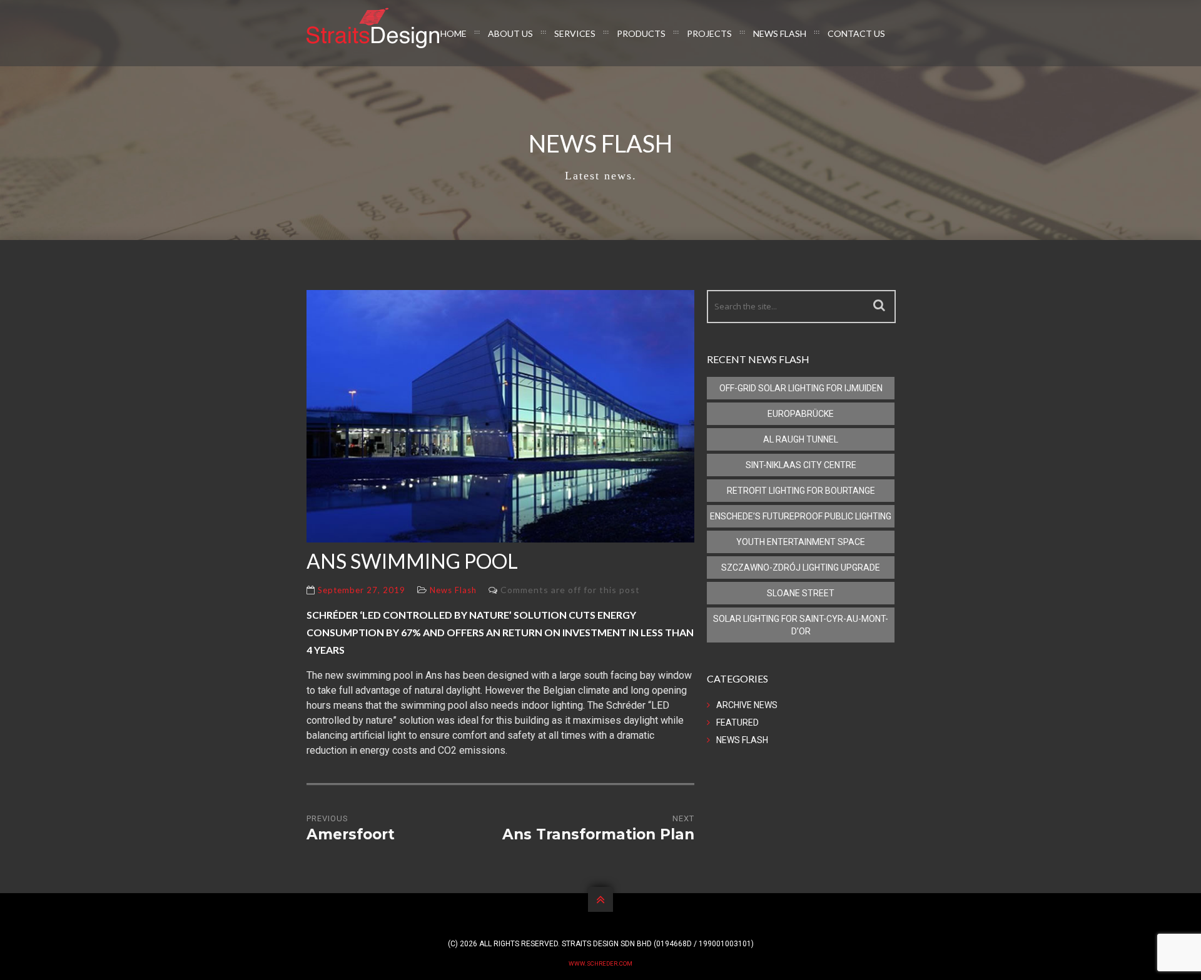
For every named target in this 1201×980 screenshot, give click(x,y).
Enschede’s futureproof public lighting (800, 516)
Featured (737, 723)
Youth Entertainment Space (800, 542)
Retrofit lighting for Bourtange (801, 491)
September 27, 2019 (361, 590)
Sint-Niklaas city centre (801, 465)
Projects (709, 33)
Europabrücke (801, 414)
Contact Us (856, 33)
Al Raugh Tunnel (800, 439)
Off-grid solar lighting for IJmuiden (801, 388)
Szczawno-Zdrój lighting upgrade (800, 567)
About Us (510, 33)
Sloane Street (800, 593)
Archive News (747, 705)
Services (574, 33)
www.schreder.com (600, 963)
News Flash (779, 33)
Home (453, 33)
